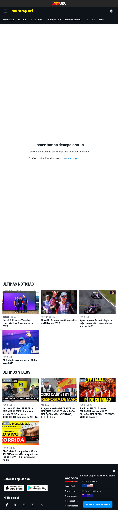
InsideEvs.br (70, 486)
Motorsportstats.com (75, 505)
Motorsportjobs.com (74, 496)
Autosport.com (72, 500)
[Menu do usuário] (112, 11)
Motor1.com (70, 491)
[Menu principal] (5, 11)
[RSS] (41, 505)
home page (71, 158)
